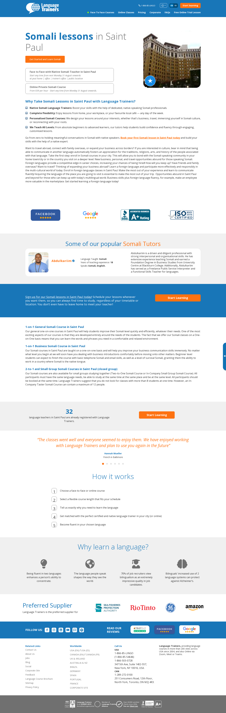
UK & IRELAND (77, 664)
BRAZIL (73, 672)
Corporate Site (32, 676)
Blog (27, 668)
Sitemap (29, 688)
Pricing (142, 12)
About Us (30, 659)
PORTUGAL (75, 685)
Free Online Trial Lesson (187, 12)
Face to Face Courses (102, 12)
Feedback (30, 680)
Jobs (27, 663)
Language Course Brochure (39, 684)
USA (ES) (85, 656)
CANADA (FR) (92, 660)
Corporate (155, 12)
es (175, 5)
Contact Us (30, 655)
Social (28, 672)
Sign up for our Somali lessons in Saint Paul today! (58, 297)
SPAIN (73, 681)
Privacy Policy (32, 692)
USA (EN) (74, 656)
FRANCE (74, 689)
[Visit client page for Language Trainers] (128, 710)
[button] (103, 469)
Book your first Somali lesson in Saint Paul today (150, 137)
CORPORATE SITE (79, 693)
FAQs (167, 12)
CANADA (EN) (77, 660)
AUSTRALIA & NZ (78, 668)
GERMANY (75, 676)
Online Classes (126, 12)
